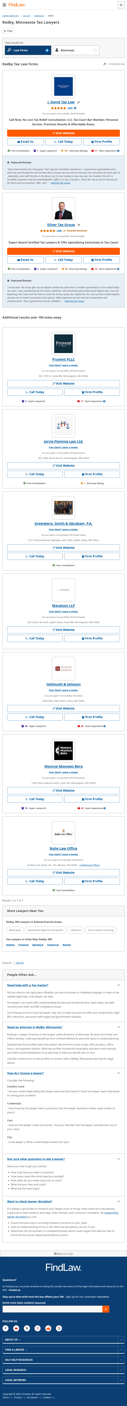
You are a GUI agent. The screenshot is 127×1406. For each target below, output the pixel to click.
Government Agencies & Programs (45, 930)
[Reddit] (48, 1328)
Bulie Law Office (63, 848)
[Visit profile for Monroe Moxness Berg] (63, 750)
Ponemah (23, 944)
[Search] (121, 4)
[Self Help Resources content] (121, 1359)
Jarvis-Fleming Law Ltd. (63, 441)
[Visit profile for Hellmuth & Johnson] (63, 668)
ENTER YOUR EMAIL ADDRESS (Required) (24, 1302)
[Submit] (105, 1309)
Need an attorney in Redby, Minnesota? (34, 1027)
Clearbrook (53, 944)
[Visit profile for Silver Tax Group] (63, 209)
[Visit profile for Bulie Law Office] (63, 832)
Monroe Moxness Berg (63, 766)
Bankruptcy (15, 930)
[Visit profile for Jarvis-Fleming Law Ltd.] (63, 425)
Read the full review (60, 182)
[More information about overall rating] (75, 108)
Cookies (47, 1397)
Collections (75, 930)
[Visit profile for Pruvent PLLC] (63, 343)
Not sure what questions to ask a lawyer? (36, 1159)
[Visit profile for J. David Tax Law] (63, 86)
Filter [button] (10, 30)
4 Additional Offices (89, 865)
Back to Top (65, 1253)
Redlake (10, 944)
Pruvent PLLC (63, 359)
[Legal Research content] (121, 1370)
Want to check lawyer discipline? (29, 1201)
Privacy (18, 1397)
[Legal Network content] (121, 1380)
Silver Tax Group (61, 224)
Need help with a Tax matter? (27, 985)
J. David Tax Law (61, 101)
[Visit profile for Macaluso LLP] (63, 589)
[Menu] (4, 5)
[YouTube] (16, 1328)
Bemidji (67, 944)
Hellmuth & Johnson (63, 684)
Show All (6, 962)
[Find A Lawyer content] (121, 1349)
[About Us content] (121, 1339)
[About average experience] (118, 151)
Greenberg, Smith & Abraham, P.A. (63, 523)
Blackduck (37, 944)
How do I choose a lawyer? (25, 1073)
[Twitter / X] (27, 1328)
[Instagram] (38, 1328)
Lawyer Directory (10, 16)
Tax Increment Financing (101, 930)
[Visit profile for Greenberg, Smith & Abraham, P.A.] (63, 507)
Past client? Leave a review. (63, 365)
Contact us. (15, 1289)
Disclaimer (32, 1397)
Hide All (20, 962)
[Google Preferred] (59, 1328)
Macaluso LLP (63, 605)
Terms (5, 1397)
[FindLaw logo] (17, 5)
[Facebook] (5, 1328)
